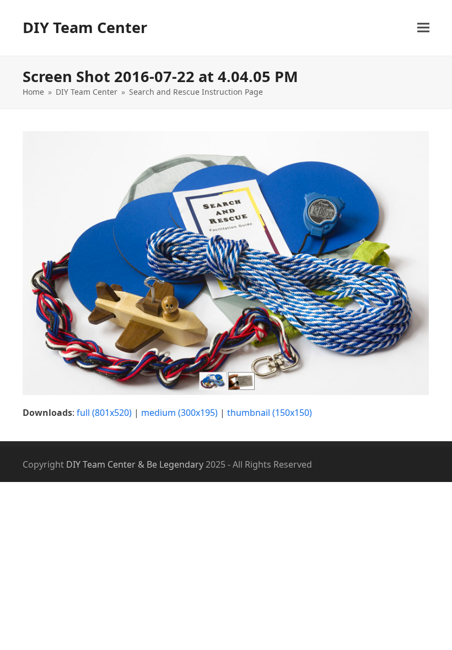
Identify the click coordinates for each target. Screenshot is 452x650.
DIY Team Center (85, 27)
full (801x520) (104, 413)
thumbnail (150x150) (269, 413)
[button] (423, 27)
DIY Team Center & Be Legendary (134, 464)
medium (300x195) (179, 413)
